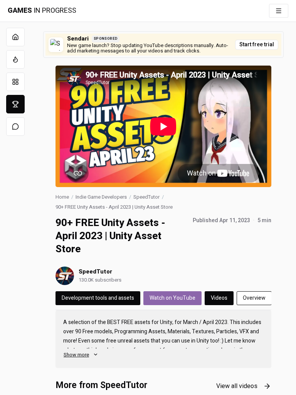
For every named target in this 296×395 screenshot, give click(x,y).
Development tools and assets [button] (98, 298)
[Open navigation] (278, 11)
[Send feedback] (15, 126)
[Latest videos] (15, 59)
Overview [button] (254, 298)
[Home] (15, 37)
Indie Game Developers (101, 197)
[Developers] (15, 104)
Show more (76, 354)
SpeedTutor (146, 197)
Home (62, 197)
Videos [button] (219, 298)
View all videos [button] (236, 386)
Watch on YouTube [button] (172, 298)
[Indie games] (15, 82)
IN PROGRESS (42, 11)
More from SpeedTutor (101, 385)
